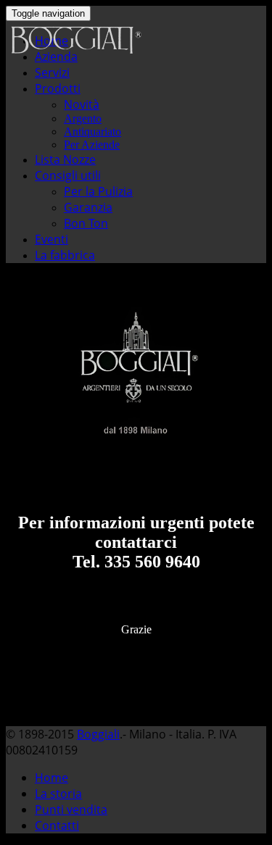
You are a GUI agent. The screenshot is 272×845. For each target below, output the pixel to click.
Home (51, 778)
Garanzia (88, 207)
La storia (58, 794)
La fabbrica (65, 255)
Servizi (52, 72)
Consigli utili (68, 175)
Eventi (51, 239)
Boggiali (98, 734)
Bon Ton (86, 223)
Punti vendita (71, 809)
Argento (83, 118)
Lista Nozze (65, 159)
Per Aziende (92, 144)
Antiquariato (92, 131)
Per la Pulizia (98, 191)
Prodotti (58, 88)
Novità (81, 104)
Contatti (57, 825)
